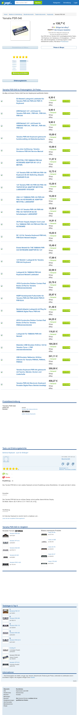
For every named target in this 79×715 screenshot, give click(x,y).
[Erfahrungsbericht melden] (73, 464)
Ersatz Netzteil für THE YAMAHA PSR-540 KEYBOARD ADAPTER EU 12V (30, 248)
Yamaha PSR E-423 (15, 562)
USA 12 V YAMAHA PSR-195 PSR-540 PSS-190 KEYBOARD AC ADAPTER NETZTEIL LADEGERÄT (30, 199)
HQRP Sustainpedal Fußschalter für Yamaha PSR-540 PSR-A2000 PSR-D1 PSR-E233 (30, 297)
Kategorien (56, 3)
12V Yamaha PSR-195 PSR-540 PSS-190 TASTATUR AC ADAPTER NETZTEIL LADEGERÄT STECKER (31, 187)
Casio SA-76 (51, 547)
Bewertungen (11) (63, 468)
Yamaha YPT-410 (14, 540)
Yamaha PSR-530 (15, 533)
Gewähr (32, 677)
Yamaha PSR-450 (15, 632)
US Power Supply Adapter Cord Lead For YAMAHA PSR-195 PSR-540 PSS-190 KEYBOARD (31, 224)
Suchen (38, 3)
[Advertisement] (39, 431)
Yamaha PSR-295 (15, 618)
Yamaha (24, 409)
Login (75, 3)
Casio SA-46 (51, 532)
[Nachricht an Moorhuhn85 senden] (68, 464)
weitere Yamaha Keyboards (28, 414)
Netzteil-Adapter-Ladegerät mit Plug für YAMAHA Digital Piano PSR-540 (31, 310)
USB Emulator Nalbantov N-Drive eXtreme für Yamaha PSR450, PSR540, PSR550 (30, 359)
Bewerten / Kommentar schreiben (67, 469)
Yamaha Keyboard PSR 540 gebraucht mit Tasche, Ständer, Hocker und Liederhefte (31, 371)
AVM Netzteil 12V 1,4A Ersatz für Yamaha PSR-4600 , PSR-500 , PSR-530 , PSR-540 (31, 113)
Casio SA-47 (51, 554)
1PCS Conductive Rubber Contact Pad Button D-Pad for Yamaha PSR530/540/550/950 (31, 285)
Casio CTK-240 (52, 561)
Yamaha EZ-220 (14, 555)
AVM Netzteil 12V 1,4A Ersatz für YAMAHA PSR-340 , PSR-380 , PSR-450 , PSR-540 (31, 125)
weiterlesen (65, 41)
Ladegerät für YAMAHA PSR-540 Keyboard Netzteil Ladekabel (28, 273)
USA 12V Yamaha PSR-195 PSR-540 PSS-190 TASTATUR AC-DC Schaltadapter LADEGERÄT (29, 211)
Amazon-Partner (23, 698)
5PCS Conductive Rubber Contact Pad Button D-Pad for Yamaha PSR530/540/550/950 (31, 322)
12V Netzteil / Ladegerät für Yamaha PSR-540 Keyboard (30, 261)
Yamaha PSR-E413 (15, 640)
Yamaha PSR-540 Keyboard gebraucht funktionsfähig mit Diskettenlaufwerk (31, 137)
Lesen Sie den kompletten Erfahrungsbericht (13, 518)
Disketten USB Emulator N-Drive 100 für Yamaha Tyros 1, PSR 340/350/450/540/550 (31, 347)
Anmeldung (67, 3)
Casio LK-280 (52, 539)
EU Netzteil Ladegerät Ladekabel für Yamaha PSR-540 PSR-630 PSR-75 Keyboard (30, 100)
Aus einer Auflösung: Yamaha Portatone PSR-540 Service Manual (29, 150)
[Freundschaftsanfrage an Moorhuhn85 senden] (63, 464)
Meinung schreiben (20, 73)
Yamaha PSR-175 (15, 625)
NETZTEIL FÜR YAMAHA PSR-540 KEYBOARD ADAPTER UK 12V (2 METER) (29, 162)
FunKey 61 (13, 648)
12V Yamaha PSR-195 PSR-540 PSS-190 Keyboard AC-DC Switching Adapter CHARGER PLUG (31, 174)
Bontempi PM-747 (15, 611)
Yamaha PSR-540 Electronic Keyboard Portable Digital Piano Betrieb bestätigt (31, 384)
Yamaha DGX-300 (15, 548)
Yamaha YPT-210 (14, 662)
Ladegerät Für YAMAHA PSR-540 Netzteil (28, 335)
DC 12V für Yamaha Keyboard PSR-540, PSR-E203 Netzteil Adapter (31, 236)
